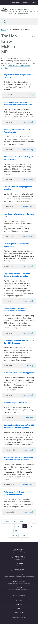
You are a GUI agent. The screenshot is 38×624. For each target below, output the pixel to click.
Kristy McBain (19, 576)
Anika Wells (19, 557)
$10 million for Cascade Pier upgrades (19, 373)
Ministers (15, 2)
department (19, 613)
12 (32, 526)
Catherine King (19, 550)
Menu (4, 22)
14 (17, 531)
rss (33, 2)
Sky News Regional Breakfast (15, 402)
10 (19, 526)
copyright (19, 600)
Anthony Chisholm (19, 582)
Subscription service (19, 617)
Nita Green (19, 588)
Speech (29, 95)
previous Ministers (19, 596)
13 (10, 531)
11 (25, 526)
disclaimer (19, 604)
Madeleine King (19, 570)
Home (3, 29)
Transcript (28, 365)
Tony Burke (19, 564)
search (24, 2)
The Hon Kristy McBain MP (23, 11)
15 (23, 531)
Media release (27, 122)
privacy (19, 608)
